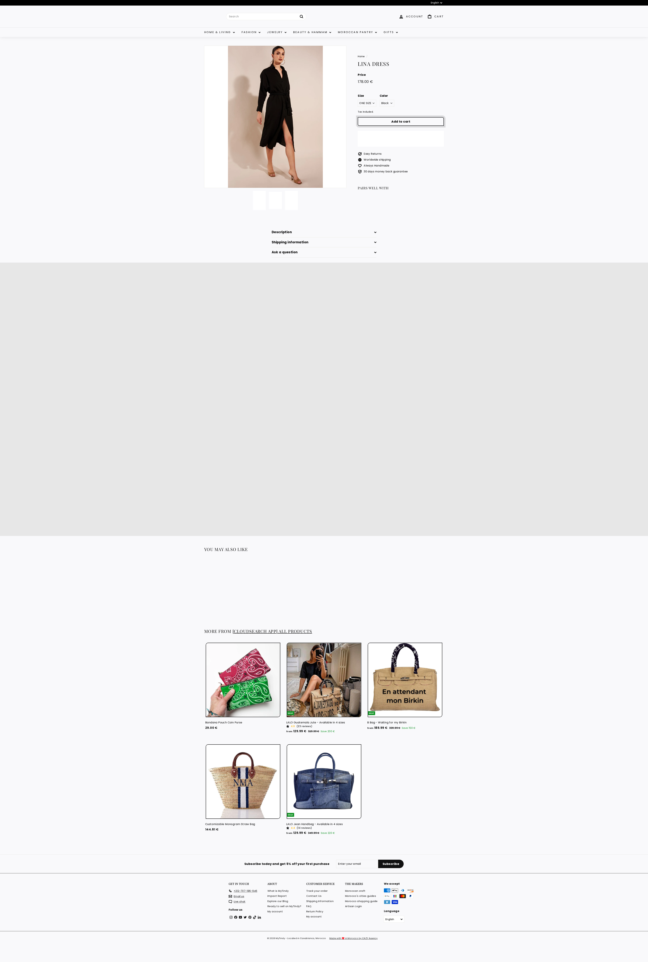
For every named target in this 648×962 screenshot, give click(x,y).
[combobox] (266, 16)
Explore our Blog (277, 901)
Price (362, 75)
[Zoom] (275, 117)
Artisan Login (353, 906)
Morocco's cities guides (360, 896)
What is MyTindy (278, 891)
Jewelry (275, 32)
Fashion (249, 32)
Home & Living (218, 32)
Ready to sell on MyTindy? (284, 906)
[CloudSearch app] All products (272, 631)
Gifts (389, 32)
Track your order (317, 891)
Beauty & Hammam (311, 32)
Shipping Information (320, 901)
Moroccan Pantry (356, 32)
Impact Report (277, 896)
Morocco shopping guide (361, 901)
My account (275, 911)
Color (384, 96)
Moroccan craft (355, 891)
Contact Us (313, 896)
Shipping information (290, 242)
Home (361, 56)
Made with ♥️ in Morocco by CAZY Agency (353, 938)
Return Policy (314, 911)
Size (361, 96)
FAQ (308, 906)
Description (282, 232)
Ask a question (285, 252)
